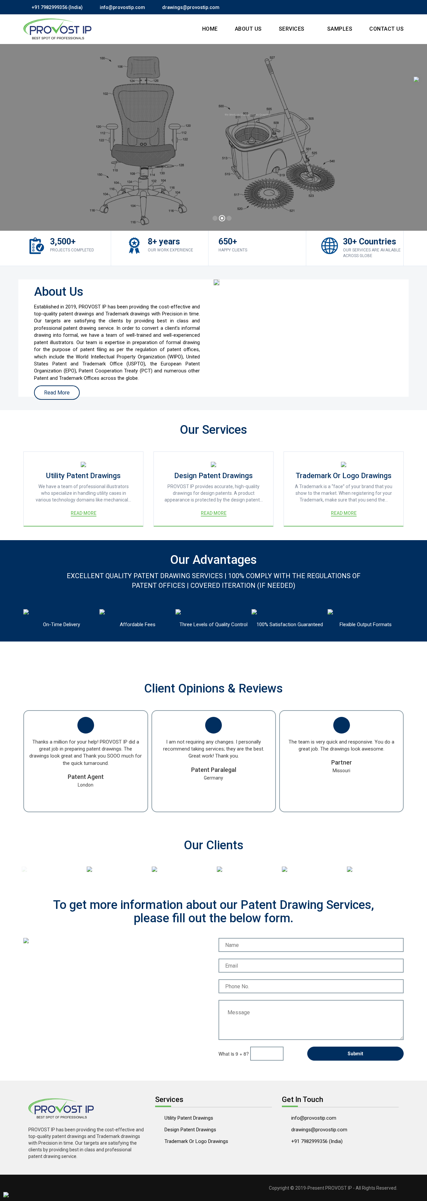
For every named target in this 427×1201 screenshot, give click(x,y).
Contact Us (386, 29)
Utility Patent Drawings (188, 1118)
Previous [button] (31, 870)
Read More (73, 162)
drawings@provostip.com (191, 7)
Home (210, 29)
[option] (50, 869)
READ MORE (83, 513)
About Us (248, 29)
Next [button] (402, 869)
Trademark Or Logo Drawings (196, 1141)
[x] (416, 79)
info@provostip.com (122, 7)
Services (292, 29)
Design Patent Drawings (190, 1130)
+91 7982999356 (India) (57, 7)
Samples (340, 29)
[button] (11, 139)
